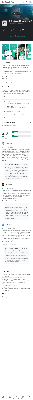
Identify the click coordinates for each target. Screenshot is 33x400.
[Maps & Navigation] (8, 83)
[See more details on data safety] (7, 118)
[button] (5, 51)
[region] (16, 30)
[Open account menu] (30, 2)
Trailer (16, 14)
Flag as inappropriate (9, 297)
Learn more (9, 103)
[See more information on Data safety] (30, 87)
